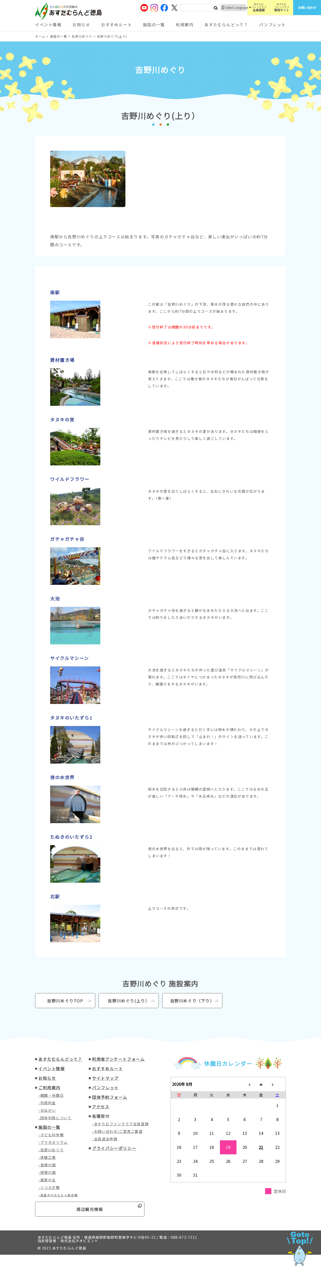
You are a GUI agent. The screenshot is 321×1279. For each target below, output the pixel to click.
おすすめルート (116, 25)
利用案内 (184, 25)
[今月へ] (261, 1084)
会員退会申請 (106, 1138)
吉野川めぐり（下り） (192, 1001)
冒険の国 (48, 1164)
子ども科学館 (52, 1134)
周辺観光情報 (89, 1209)
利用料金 (48, 1102)
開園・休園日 (52, 1095)
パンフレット (272, 25)
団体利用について (56, 1117)
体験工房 (48, 1157)
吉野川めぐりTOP (65, 1001)
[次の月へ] (277, 1084)
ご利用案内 (49, 1087)
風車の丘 (48, 1179)
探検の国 (48, 1172)
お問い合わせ (307, 7)
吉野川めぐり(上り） (128, 1001)
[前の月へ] (244, 1084)
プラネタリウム (54, 1142)
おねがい (48, 1110)
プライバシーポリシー (114, 1148)
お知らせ (81, 25)
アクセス (100, 1107)
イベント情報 (48, 25)
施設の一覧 (154, 25)
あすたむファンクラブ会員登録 (121, 1123)
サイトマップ (105, 1078)
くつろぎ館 (50, 1187)
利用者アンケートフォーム (118, 1059)
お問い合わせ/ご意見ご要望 (118, 1131)
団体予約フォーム (109, 1097)
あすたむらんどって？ (226, 25)
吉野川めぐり (52, 1149)
